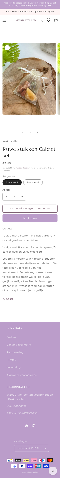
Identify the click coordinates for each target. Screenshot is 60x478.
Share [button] (10, 298)
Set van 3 (12, 182)
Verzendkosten (23, 168)
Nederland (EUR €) (28, 448)
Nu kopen (30, 218)
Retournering (15, 352)
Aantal (6, 189)
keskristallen (33, 472)
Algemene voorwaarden (22, 375)
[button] (4, 20)
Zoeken (11, 337)
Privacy (11, 359)
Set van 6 (33, 182)
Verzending (14, 367)
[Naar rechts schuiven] (37, 132)
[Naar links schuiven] (22, 132)
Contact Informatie (19, 344)
